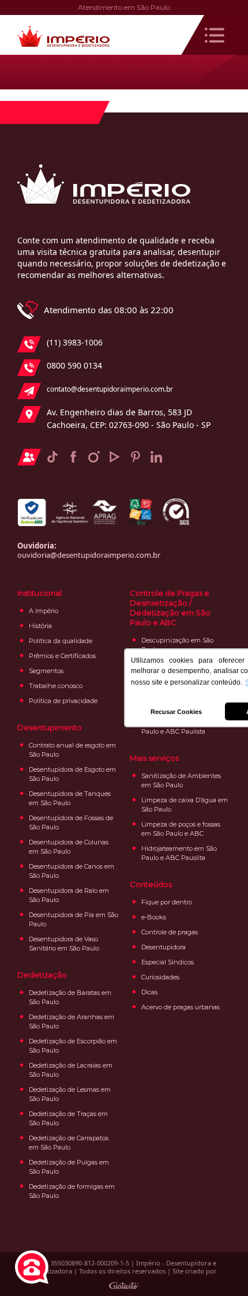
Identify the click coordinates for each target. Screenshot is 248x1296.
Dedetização (42, 974)
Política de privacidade (63, 701)
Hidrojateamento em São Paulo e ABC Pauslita (179, 853)
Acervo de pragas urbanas (180, 1007)
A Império (43, 611)
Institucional (39, 593)
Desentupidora (163, 947)
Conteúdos (151, 884)
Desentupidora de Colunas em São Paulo (68, 846)
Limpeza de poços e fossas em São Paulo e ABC (180, 828)
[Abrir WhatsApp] (219, 1266)
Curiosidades (160, 977)
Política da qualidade (60, 641)
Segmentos (46, 671)
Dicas (149, 992)
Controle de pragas (169, 932)
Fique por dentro (166, 902)
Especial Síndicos (167, 962)
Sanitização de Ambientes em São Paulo (181, 780)
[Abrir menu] (214, 35)
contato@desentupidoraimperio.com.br (110, 389)
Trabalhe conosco (55, 686)
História (40, 626)
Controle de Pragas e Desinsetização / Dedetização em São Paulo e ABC (170, 607)
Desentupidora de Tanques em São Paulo (70, 798)
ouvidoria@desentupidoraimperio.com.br (88, 555)
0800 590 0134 (74, 365)
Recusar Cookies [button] (176, 711)
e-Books (153, 917)
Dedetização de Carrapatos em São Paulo (68, 1142)
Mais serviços (154, 757)
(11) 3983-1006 (75, 342)
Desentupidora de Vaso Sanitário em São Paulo (64, 943)
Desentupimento (49, 727)
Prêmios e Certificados (62, 656)
